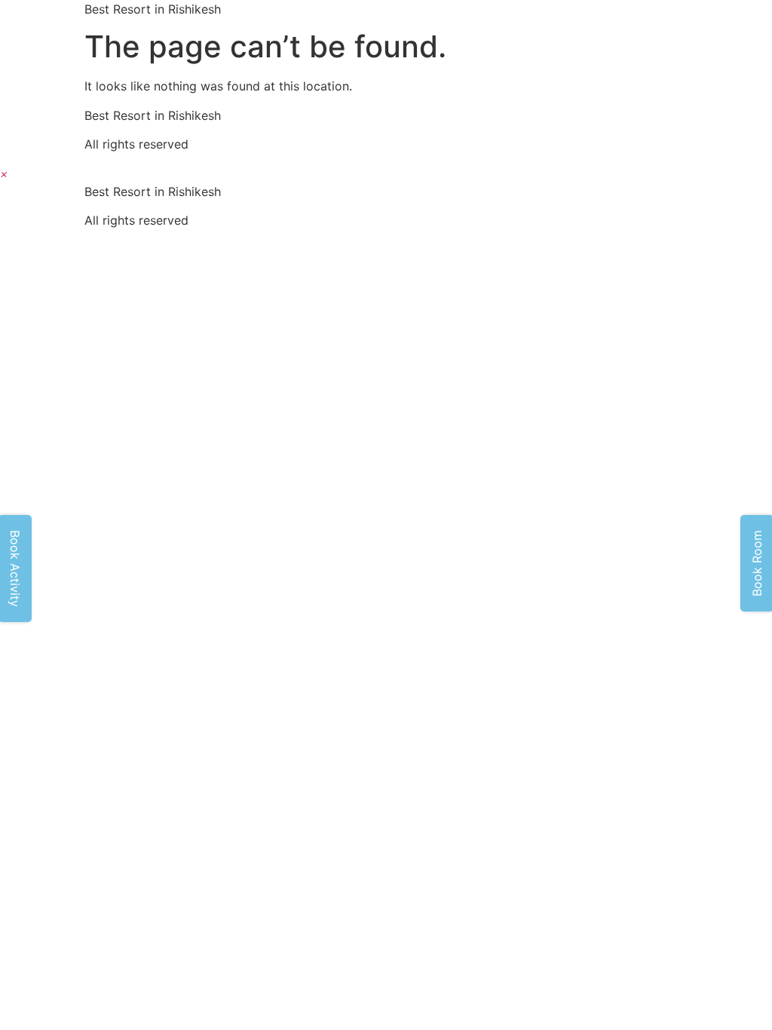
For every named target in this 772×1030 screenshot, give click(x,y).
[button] (4, 173)
